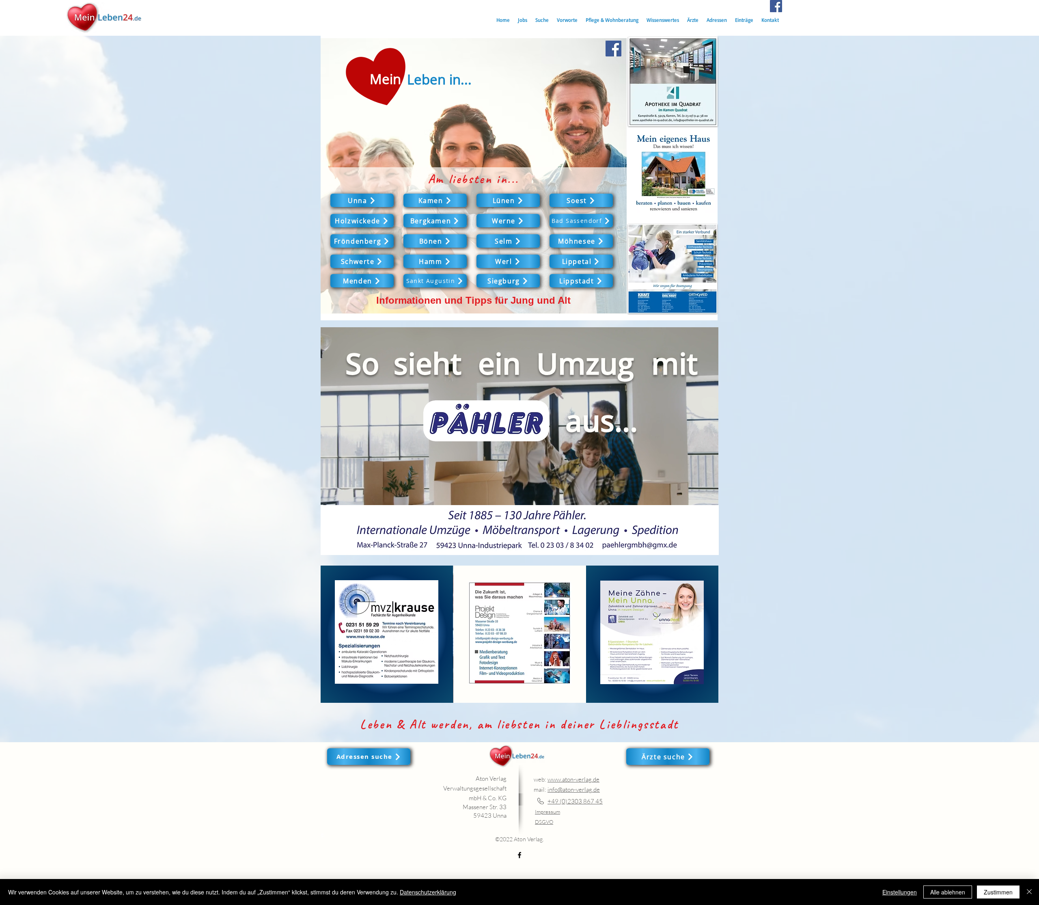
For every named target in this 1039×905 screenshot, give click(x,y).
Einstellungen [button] (899, 892)
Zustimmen (998, 892)
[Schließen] (1029, 892)
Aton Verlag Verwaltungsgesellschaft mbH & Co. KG (475, 788)
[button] (542, 20)
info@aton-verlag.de (574, 789)
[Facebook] (776, 6)
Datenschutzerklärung (428, 892)
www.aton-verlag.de (573, 779)
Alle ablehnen (947, 892)
